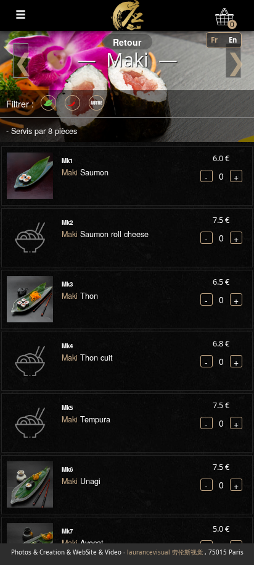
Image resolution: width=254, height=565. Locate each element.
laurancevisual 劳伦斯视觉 (165, 552)
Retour (127, 42)
